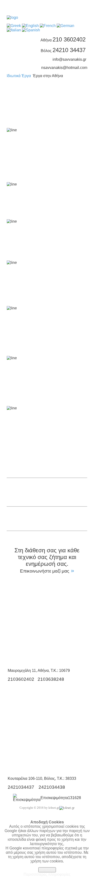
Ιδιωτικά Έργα (19, 76)
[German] (65, 25)
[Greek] (14, 25)
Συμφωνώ (47, 870)
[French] (48, 25)
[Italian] (14, 30)
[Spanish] (31, 30)
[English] (30, 25)
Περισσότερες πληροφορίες (47, 874)
